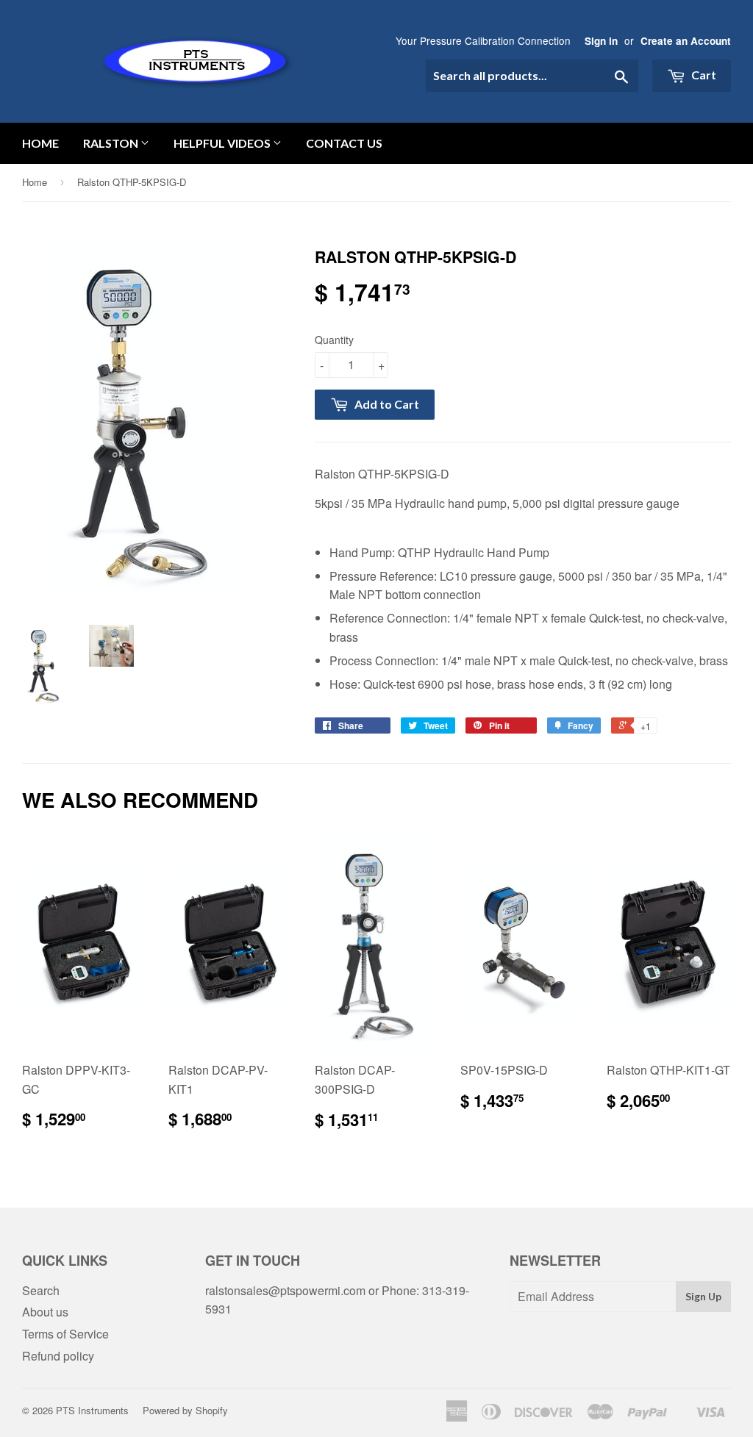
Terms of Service (65, 1333)
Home (40, 143)
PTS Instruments (92, 1410)
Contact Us (344, 143)
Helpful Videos (223, 143)
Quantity (334, 339)
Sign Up (703, 1296)
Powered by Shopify (185, 1410)
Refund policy (58, 1355)
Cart (702, 75)
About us (45, 1311)
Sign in (601, 41)
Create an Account (685, 41)
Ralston (111, 143)
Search (41, 1290)
